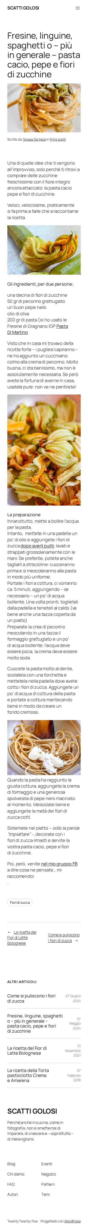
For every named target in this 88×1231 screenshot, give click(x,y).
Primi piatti (58, 139)
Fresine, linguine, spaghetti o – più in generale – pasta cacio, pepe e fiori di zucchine (35, 1023)
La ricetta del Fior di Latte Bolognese (21, 937)
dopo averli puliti (37, 546)
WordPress (72, 1221)
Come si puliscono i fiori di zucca (63, 937)
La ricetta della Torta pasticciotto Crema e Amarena (28, 1075)
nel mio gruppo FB (59, 864)
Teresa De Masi (34, 139)
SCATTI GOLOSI (23, 8)
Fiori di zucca (20, 902)
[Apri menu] (78, 8)
